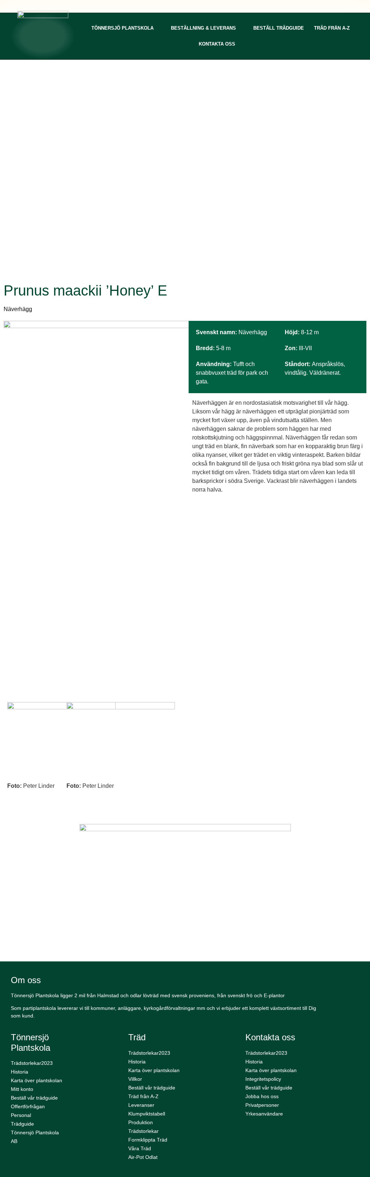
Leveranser (141, 1105)
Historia (19, 1072)
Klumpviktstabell (146, 1114)
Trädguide (22, 1124)
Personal (21, 1115)
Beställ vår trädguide (34, 1098)
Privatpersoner (262, 1105)
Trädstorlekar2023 (32, 1063)
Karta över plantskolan (36, 1080)
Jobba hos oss (262, 1096)
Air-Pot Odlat (143, 1157)
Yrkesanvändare (264, 1114)
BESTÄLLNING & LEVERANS (203, 28)
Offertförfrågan (28, 1106)
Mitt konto (22, 1089)
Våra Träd (139, 1148)
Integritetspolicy (263, 1079)
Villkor (135, 1079)
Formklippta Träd (147, 1140)
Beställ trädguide (278, 28)
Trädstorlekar (143, 1131)
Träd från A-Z (332, 28)
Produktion (140, 1122)
